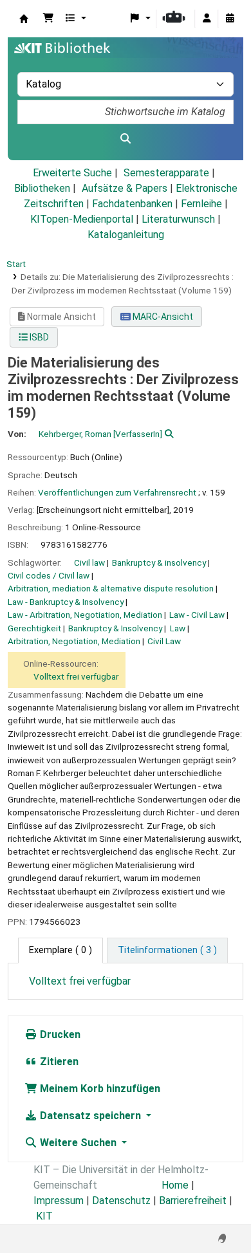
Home (175, 1185)
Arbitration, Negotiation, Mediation (74, 641)
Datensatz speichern (90, 1115)
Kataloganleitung (126, 234)
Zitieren (58, 1061)
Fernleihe (201, 204)
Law (177, 628)
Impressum (58, 1200)
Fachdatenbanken (132, 204)
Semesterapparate (166, 173)
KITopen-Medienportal (81, 219)
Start (16, 264)
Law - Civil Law (197, 614)
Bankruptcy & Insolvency (115, 628)
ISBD (38, 337)
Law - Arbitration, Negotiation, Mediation (85, 614)
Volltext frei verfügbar (75, 676)
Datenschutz (121, 1200)
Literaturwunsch (178, 219)
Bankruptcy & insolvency (159, 562)
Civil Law (164, 641)
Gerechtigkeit (34, 628)
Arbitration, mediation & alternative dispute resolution (111, 588)
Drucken (58, 1034)
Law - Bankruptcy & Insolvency (66, 602)
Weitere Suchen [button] (78, 1143)
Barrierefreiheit (193, 1200)
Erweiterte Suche (72, 173)
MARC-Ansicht (162, 316)
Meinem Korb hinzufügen (98, 1088)
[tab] (167, 950)
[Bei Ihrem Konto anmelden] (207, 18)
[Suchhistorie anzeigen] (230, 18)
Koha (23, 18)
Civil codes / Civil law (48, 575)
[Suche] (125, 139)
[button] (48, 18)
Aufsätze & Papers (124, 188)
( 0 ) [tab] (60, 950)
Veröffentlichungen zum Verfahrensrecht (117, 492)
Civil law (89, 562)
